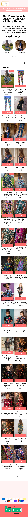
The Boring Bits (13, 487)
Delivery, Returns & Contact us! (14, 491)
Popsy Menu (14, 483)
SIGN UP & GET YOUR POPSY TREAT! (13, 495)
